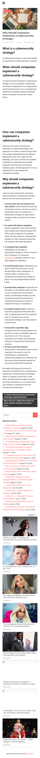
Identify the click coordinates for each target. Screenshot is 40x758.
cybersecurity (10, 258)
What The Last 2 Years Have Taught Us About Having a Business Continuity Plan (19, 403)
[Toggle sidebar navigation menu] (3, 3)
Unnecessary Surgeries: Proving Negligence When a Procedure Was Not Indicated (17, 479)
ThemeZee (29, 754)
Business (8, 11)
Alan (20, 42)
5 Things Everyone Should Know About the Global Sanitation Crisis (20, 396)
